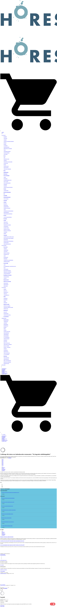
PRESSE (3, 438)
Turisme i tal (5, 293)
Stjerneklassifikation (6, 276)
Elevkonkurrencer (6, 313)
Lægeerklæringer (6, 226)
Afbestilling (5, 248)
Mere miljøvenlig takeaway (7, 270)
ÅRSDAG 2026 (4, 441)
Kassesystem (5, 341)
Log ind (2, 597)
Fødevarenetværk (6, 284)
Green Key (5, 278)
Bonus (4, 170)
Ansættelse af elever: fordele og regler (9, 236)
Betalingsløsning (6, 324)
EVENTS (3, 372)
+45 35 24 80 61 (3, 584)
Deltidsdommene (6, 172)
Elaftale (5, 328)
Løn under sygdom (6, 227)
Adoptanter (5, 160)
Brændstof (5, 327)
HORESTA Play (6, 308)
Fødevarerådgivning (6, 357)
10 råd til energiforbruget (7, 273)
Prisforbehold (5, 258)
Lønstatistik (5, 195)
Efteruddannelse (6, 239)
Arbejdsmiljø (5, 138)
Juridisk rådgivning (6, 359)
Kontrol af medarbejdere (7, 192)
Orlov (4, 157)
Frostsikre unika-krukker (7, 331)
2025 (2, 464)
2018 (2, 459)
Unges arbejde (5, 154)
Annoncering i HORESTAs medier (8, 307)
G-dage (5, 209)
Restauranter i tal (6, 292)
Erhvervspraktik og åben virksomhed (8, 238)
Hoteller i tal (5, 290)
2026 (2, 465)
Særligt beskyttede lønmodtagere (8, 213)
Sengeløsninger (6, 350)
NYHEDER (3, 437)
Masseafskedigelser (6, 212)
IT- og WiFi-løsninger (6, 337)
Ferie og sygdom (6, 181)
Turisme (5, 301)
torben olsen (3, 533)
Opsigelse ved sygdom (7, 229)
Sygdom (5, 220)
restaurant (3, 470)
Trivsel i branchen (6, 198)
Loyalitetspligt (5, 145)
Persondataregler (6, 257)
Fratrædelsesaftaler (6, 206)
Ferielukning (5, 184)
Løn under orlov (6, 163)
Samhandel (5, 348)
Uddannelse (5, 235)
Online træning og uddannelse (8, 344)
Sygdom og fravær (6, 166)
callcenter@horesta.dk (3, 573)
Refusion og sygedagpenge (7, 230)
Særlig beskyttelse (6, 167)
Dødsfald (5, 233)
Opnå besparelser (6, 269)
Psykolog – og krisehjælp (7, 347)
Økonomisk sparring (6, 363)
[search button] (8, 587)
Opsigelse (5, 202)
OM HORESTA (4, 368)
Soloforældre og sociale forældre (8, 161)
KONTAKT (3, 369)
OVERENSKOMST (5, 373)
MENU (3, 132)
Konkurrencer (6, 310)
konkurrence (3, 469)
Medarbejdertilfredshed (7, 197)
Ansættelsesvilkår (6, 190)
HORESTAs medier (6, 304)
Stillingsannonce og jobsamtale (8, 148)
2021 (2, 461)
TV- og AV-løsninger (6, 354)
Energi (4, 267)
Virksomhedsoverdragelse (7, 151)
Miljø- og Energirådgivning (7, 360)
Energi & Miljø (6, 263)
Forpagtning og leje (6, 254)
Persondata (5, 218)
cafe (2, 466)
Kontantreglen (5, 298)
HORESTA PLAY (4, 371)
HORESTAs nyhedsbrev (3, 569)
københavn (3, 467)
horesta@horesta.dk (3, 555)
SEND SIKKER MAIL (3, 560)
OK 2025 (5, 215)
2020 (2, 460)
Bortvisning (5, 203)
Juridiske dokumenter (6, 338)
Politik (5, 296)
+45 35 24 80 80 (3, 554)
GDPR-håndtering (6, 334)
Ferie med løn (5, 178)
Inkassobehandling (6, 335)
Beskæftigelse (5, 299)
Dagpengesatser (6, 205)
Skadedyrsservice (6, 351)
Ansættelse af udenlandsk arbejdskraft (9, 141)
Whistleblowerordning (7, 261)
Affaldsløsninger (6, 321)
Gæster (5, 255)
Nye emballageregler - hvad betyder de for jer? (10, 266)
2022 (2, 462)
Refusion (5, 164)
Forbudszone (5, 302)
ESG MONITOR (6, 316)
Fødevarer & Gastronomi (7, 281)
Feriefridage (5, 185)
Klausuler (5, 144)
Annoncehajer (5, 251)
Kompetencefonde (6, 242)
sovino (3, 468)
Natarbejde (5, 200)
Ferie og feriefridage (6, 175)
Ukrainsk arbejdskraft (6, 152)
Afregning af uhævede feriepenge (8, 187)
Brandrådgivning (6, 325)
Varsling (5, 177)
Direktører (5, 142)
